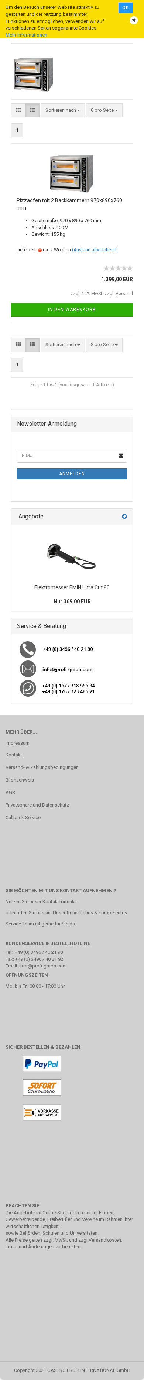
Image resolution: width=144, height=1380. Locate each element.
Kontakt (14, 755)
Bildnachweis (20, 780)
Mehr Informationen (26, 35)
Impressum (18, 743)
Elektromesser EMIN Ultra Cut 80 (72, 587)
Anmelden (72, 473)
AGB (10, 792)
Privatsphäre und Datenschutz (37, 805)
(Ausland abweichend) (95, 249)
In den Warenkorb (72, 309)
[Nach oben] (124, 1369)
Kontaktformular (59, 901)
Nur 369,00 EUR (72, 601)
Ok (125, 7)
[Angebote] (124, 517)
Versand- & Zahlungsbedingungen (42, 767)
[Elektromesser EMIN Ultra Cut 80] (72, 552)
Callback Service (23, 817)
